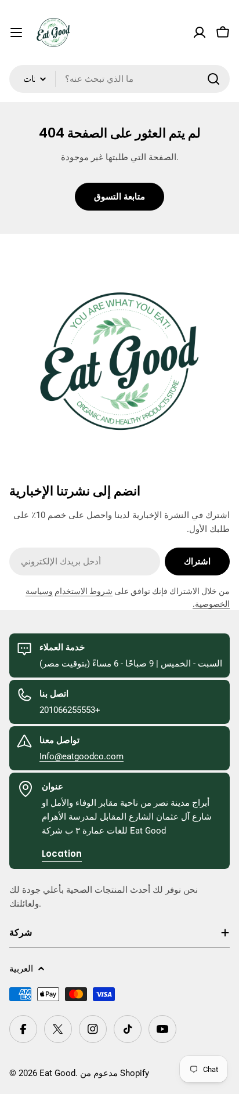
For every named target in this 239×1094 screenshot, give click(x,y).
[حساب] (200, 32)
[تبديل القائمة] (16, 32)
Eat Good (57, 1073)
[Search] (213, 79)
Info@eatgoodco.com (81, 756)
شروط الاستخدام (84, 591)
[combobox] (119, 79)
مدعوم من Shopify (114, 1073)
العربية (21, 968)
